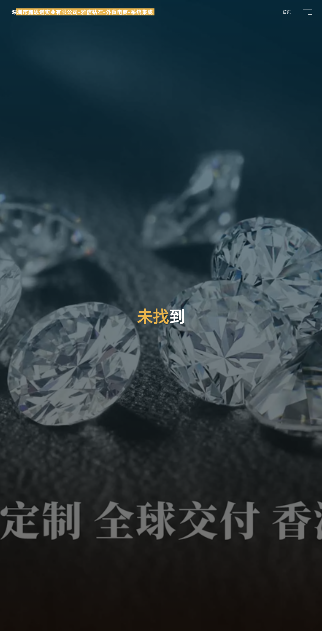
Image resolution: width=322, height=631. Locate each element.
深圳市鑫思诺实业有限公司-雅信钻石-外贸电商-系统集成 (82, 11)
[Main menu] (307, 12)
